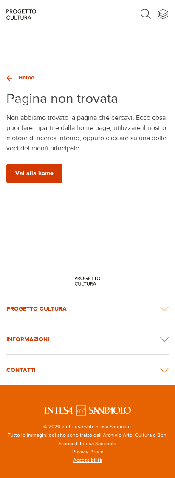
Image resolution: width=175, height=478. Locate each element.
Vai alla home (34, 173)
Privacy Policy (87, 452)
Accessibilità (87, 460)
